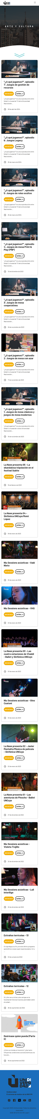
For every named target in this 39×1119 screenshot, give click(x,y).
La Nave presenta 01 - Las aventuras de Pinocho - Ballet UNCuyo (19, 797)
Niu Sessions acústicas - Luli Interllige (19, 891)
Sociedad (9, 94)
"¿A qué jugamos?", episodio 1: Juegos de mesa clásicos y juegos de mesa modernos (19, 412)
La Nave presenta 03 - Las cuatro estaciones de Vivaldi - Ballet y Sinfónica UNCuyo (19, 654)
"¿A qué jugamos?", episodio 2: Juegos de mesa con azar (19, 357)
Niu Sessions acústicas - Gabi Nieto (19, 564)
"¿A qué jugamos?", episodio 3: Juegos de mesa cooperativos (19, 302)
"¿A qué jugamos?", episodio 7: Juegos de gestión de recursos (19, 84)
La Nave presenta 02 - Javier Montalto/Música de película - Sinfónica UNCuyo (19, 749)
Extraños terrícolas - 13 (16, 935)
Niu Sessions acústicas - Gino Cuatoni (19, 702)
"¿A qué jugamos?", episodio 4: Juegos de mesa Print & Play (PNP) (19, 247)
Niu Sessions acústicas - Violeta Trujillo (17, 845)
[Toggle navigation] (34, 2)
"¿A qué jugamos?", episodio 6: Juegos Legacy (19, 139)
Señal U (20, 94)
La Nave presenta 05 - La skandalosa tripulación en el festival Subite (18, 467)
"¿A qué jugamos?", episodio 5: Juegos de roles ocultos (19, 192)
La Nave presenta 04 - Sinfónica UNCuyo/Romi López (16, 516)
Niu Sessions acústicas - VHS (19, 608)
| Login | (26, 1113)
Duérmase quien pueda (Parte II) (19, 1037)
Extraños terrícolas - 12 (16, 986)
